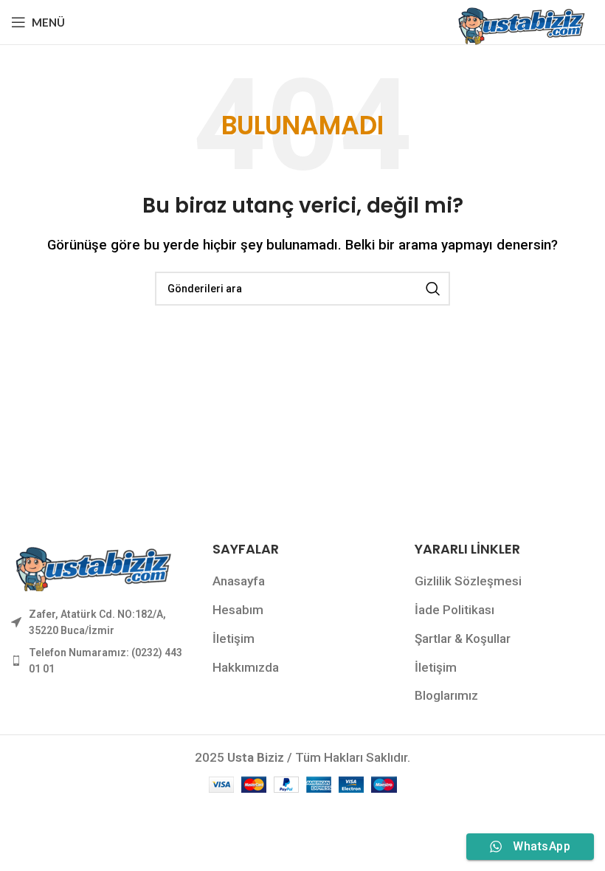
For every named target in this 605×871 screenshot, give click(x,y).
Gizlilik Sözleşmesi (468, 581)
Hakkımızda (245, 667)
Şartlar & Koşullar (463, 638)
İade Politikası (454, 609)
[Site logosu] (520, 20)
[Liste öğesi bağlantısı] (100, 622)
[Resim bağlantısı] (92, 564)
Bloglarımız (446, 695)
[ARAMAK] (433, 289)
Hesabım (237, 609)
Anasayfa (238, 581)
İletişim (233, 638)
